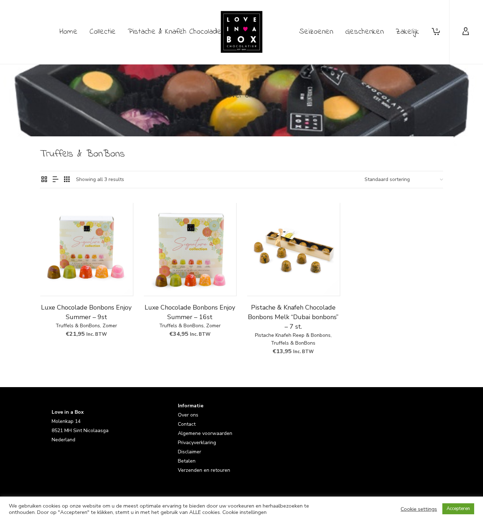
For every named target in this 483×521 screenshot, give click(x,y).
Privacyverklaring (197, 442)
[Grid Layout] (67, 180)
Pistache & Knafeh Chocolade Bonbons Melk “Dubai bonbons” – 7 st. (293, 317)
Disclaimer (189, 451)
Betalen (187, 461)
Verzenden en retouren (204, 470)
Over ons (188, 415)
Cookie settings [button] (419, 509)
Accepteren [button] (458, 508)
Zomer (110, 325)
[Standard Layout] (44, 180)
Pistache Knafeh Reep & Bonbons (293, 335)
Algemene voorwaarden (205, 433)
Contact (187, 424)
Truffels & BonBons (78, 325)
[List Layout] (55, 180)
